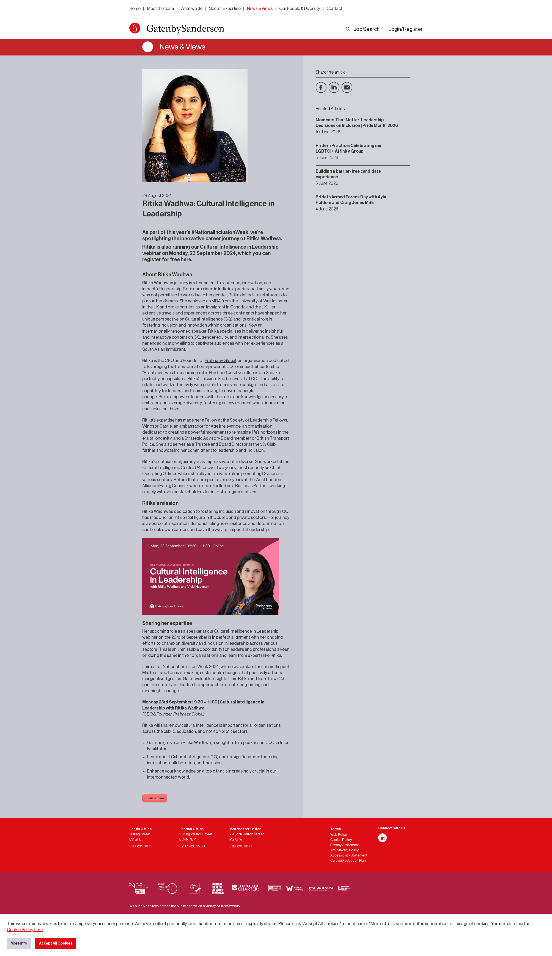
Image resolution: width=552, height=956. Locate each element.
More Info (19, 943)
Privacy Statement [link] (344, 845)
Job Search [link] (367, 29)
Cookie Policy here (25, 930)
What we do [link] (191, 8)
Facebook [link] (321, 87)
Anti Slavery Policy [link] (344, 850)
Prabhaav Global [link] (220, 361)
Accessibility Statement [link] (349, 855)
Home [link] (135, 8)
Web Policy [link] (339, 834)
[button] (134, 28)
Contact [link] (334, 8)
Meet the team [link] (160, 8)
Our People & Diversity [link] (299, 8)
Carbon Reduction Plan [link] (348, 860)
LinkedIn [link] (334, 87)
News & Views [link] (260, 8)
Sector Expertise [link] (225, 8)
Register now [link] (155, 798)
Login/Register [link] (405, 29)
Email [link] (347, 87)
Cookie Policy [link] (341, 840)
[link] (176, 29)
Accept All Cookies (55, 943)
